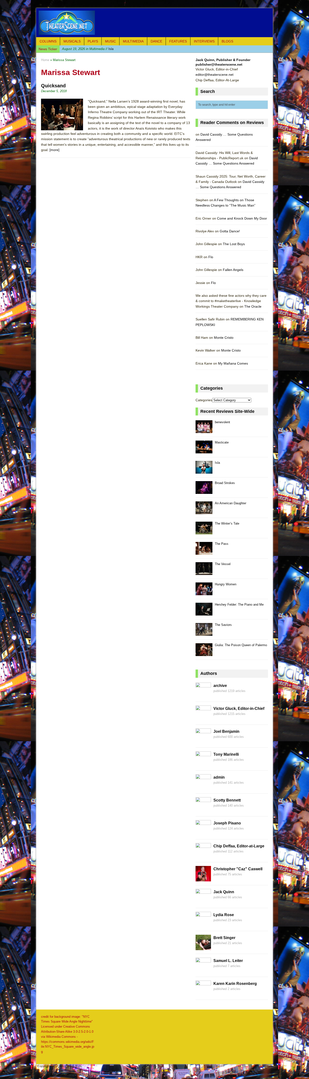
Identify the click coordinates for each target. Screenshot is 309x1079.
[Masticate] (204, 450)
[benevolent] (204, 430)
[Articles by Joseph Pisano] (203, 833)
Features (178, 41)
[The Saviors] (204, 633)
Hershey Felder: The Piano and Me (239, 604)
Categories (204, 400)
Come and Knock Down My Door (242, 218)
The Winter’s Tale (227, 523)
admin (219, 777)
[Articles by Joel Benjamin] (203, 741)
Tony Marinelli (226, 754)
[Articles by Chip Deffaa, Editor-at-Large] (203, 856)
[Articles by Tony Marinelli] (203, 764)
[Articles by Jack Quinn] (203, 901)
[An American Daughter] (204, 511)
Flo (210, 257)
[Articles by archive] (203, 695)
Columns (48, 41)
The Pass (221, 544)
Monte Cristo (223, 337)
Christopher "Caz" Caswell (237, 869)
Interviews (204, 41)
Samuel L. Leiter (228, 961)
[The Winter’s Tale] (204, 531)
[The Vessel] (204, 572)
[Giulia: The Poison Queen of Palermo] (204, 653)
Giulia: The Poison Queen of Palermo (241, 645)
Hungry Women (225, 584)
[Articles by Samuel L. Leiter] (203, 970)
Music (110, 41)
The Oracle (252, 306)
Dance (156, 41)
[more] (54, 150)
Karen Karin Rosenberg (235, 984)
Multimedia (133, 41)
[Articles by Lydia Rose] (203, 924)
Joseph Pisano (227, 823)
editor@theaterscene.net (214, 74)
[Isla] (204, 471)
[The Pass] (204, 552)
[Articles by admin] (203, 787)
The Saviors (223, 625)
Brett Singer (224, 938)
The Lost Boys (234, 244)
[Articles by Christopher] (203, 878)
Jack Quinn (223, 892)
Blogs (227, 41)
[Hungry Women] (204, 592)
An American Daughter (230, 503)
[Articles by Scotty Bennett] (203, 810)
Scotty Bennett (227, 800)
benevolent (222, 422)
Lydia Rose (223, 915)
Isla (87, 49)
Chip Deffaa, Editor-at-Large (238, 846)
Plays (93, 41)
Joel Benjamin (226, 731)
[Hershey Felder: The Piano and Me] (204, 613)
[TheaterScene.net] (154, 22)
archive (220, 686)
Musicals (72, 41)
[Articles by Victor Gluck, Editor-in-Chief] (203, 718)
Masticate (222, 442)
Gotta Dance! (230, 231)
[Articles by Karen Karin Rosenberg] (203, 993)
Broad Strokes (225, 483)
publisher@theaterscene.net (219, 64)
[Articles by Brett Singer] (203, 947)
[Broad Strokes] (204, 491)
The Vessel (223, 564)
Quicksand (53, 85)
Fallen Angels (233, 270)
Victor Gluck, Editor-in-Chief (238, 708)
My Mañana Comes (233, 363)
